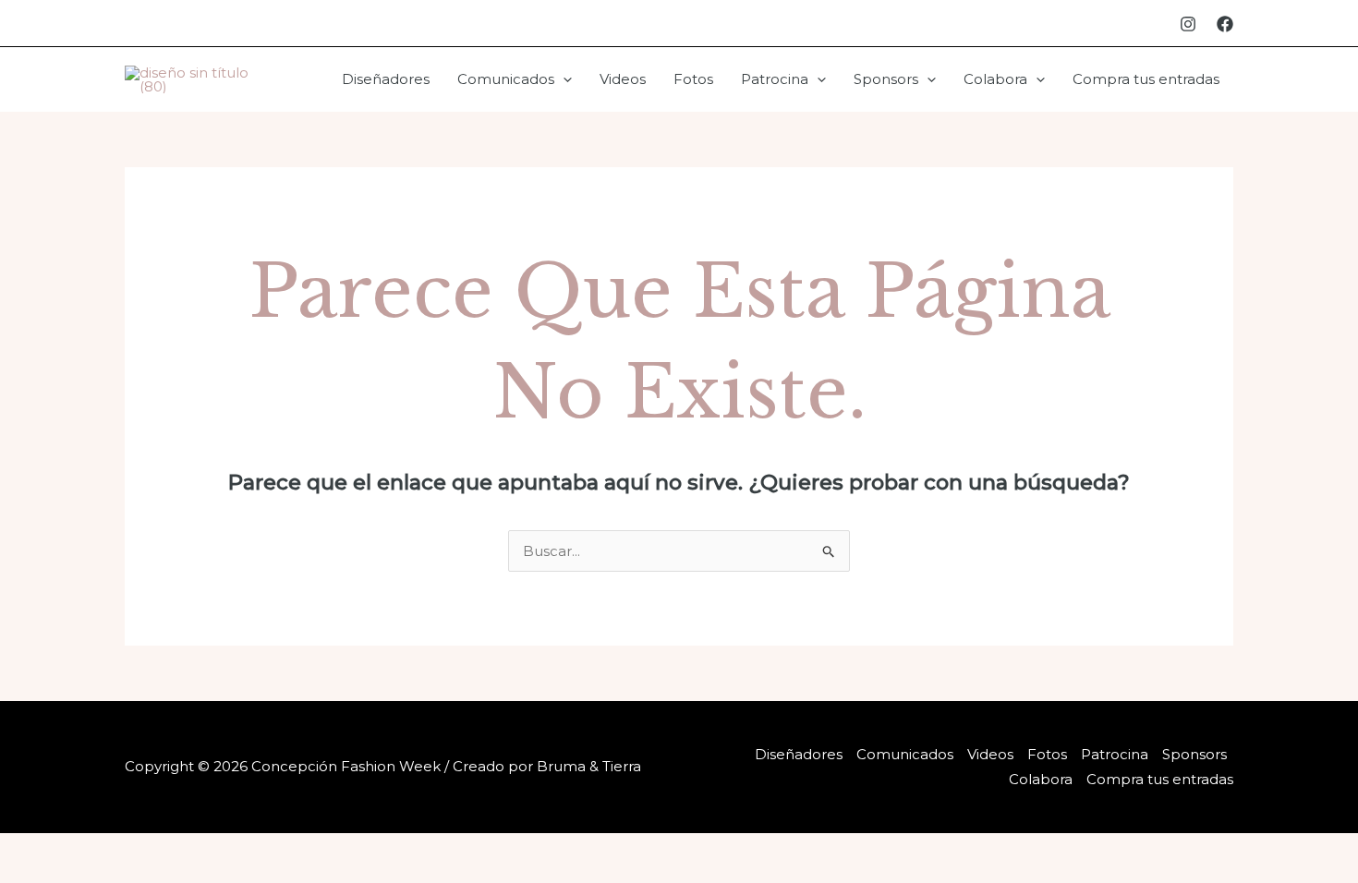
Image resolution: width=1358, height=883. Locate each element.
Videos (623, 79)
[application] (563, 79)
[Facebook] (1225, 24)
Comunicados (505, 79)
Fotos (693, 79)
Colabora (995, 79)
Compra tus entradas (1146, 79)
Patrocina (774, 79)
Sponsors (886, 79)
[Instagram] (1188, 24)
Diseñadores (386, 79)
